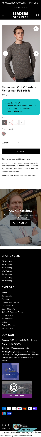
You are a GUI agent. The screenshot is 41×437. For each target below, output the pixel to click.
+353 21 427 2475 (20, 7)
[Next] (36, 53)
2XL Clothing (7, 261)
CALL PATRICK (20, 223)
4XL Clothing (7, 268)
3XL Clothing (7, 264)
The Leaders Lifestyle (10, 302)
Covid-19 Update (8, 309)
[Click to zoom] (36, 28)
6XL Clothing (7, 274)
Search (4, 292)
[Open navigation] (6, 15)
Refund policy (7, 328)
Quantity (5, 143)
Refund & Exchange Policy (12, 312)
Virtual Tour (6, 322)
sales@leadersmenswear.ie (18, 348)
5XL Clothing (7, 271)
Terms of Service (8, 325)
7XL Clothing (7, 277)
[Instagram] (9, 425)
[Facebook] (2, 425)
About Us (5, 299)
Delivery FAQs (7, 305)
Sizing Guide (7, 296)
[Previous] (5, 53)
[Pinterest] (5, 425)
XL (22, 122)
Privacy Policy (7, 318)
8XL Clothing (7, 281)
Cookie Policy (7, 315)
